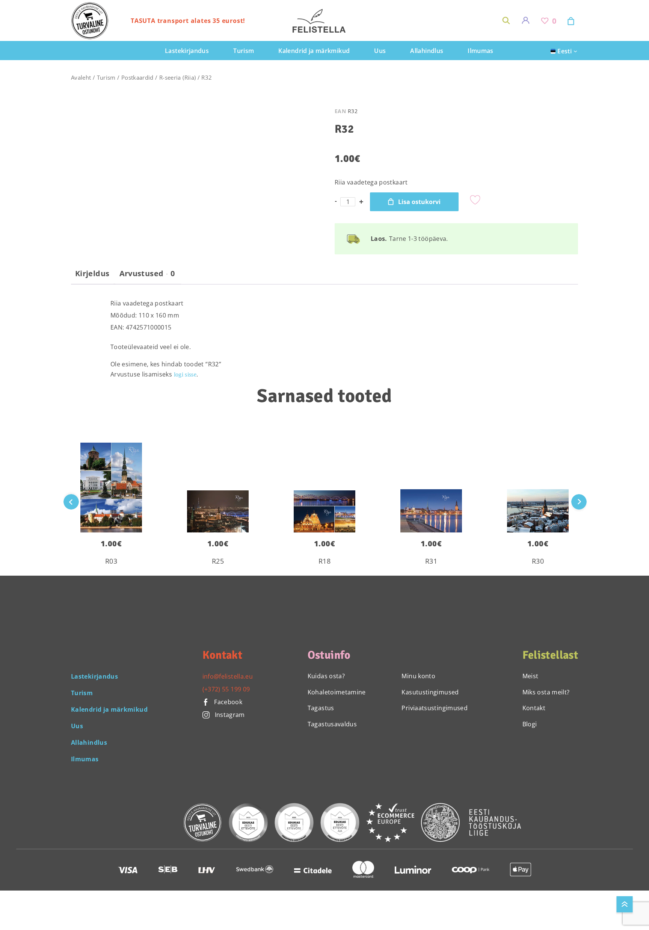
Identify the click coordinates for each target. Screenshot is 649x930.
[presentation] (579, 502)
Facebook (227, 702)
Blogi (529, 724)
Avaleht (81, 77)
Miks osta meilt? (546, 692)
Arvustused (147, 273)
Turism (106, 77)
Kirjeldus (92, 273)
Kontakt (534, 708)
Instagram (230, 715)
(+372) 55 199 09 (226, 689)
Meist (530, 676)
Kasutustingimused (430, 692)
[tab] (92, 276)
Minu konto (418, 676)
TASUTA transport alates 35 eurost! (188, 21)
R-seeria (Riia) (177, 77)
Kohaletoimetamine (337, 692)
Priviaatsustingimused (434, 708)
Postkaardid (137, 77)
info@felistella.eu (227, 676)
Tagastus (321, 708)
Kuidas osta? (326, 676)
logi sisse (185, 374)
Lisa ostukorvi (419, 202)
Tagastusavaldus (332, 724)
